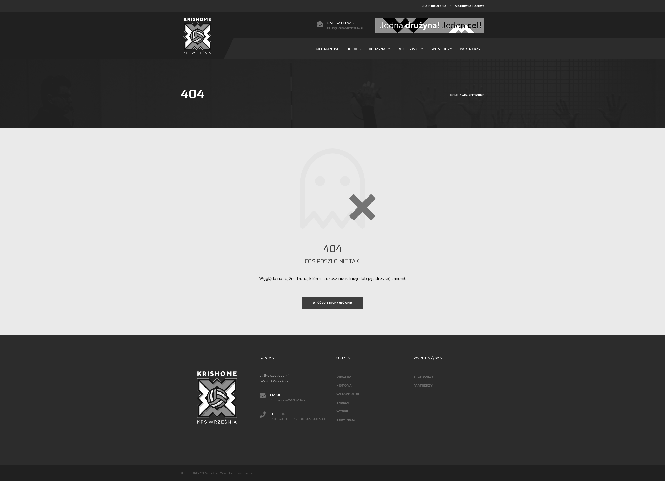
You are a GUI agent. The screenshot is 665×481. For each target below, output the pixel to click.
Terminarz (345, 420)
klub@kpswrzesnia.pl (345, 28)
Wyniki (342, 411)
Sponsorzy (441, 49)
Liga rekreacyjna (434, 6)
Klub (352, 49)
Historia (343, 385)
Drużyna (377, 49)
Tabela (342, 402)
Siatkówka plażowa (469, 6)
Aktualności (327, 49)
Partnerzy (470, 49)
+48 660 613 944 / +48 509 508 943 (297, 419)
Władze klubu (348, 394)
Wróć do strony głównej (332, 303)
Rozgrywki (408, 49)
